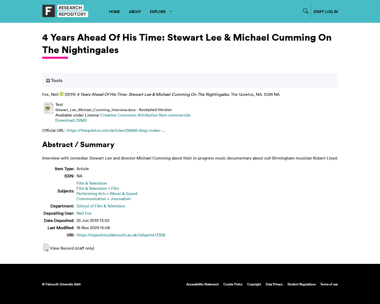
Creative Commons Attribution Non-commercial (145, 115)
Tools (56, 80)
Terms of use (329, 284)
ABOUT (135, 11)
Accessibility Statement (202, 284)
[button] (46, 247)
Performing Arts (91, 193)
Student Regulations (301, 284)
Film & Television (92, 183)
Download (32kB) (71, 120)
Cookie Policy (232, 284)
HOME (114, 11)
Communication (91, 198)
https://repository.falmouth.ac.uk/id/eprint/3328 (121, 234)
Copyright (254, 284)
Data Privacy (274, 284)
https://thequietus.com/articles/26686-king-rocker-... (116, 130)
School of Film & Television (101, 205)
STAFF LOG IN (326, 11)
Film (115, 188)
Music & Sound (123, 193)
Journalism (120, 198)
